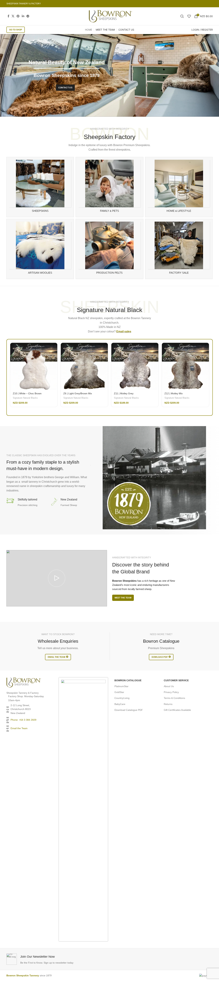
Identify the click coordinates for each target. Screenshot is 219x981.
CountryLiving (121, 698)
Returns (168, 704)
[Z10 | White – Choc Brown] (33, 366)
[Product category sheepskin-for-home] (179, 187)
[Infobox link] (57, 959)
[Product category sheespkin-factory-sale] (179, 249)
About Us (169, 686)
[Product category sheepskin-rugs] (40, 187)
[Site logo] (110, 16)
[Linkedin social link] (23, 16)
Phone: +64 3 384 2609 (23, 719)
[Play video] (56, 578)
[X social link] (13, 16)
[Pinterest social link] (18, 16)
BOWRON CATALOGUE (127, 680)
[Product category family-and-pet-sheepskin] (109, 187)
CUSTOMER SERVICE (176, 680)
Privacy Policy (171, 692)
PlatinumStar (121, 686)
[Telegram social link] (27, 16)
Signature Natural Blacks (25, 398)
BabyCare (119, 704)
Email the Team (19, 728)
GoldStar (119, 692)
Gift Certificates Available (177, 710)
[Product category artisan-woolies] (40, 249)
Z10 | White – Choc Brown (27, 393)
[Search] (182, 16)
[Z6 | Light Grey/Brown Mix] (84, 366)
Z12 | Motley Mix (173, 393)
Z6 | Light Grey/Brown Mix (77, 393)
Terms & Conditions (174, 698)
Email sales (123, 331)
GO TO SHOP (15, 30)
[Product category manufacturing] (109, 249)
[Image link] (23, 682)
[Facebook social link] (8, 16)
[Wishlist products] (189, 16)
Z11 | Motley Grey (123, 393)
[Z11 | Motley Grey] (134, 366)
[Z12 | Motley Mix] (185, 366)
